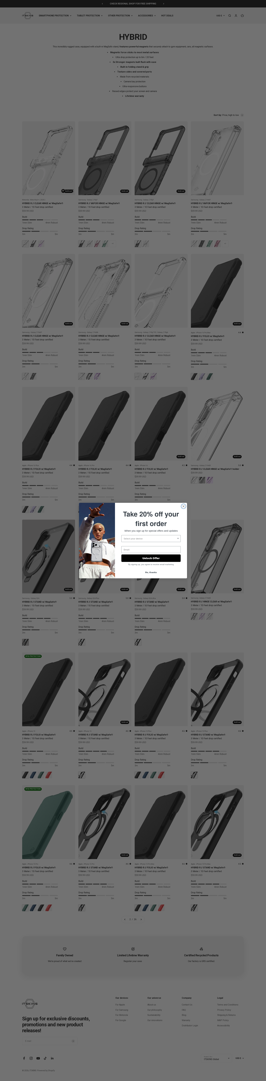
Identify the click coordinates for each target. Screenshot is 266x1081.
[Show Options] (178, 538)
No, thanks (151, 572)
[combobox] (150, 538)
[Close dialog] (183, 506)
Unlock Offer (151, 558)
